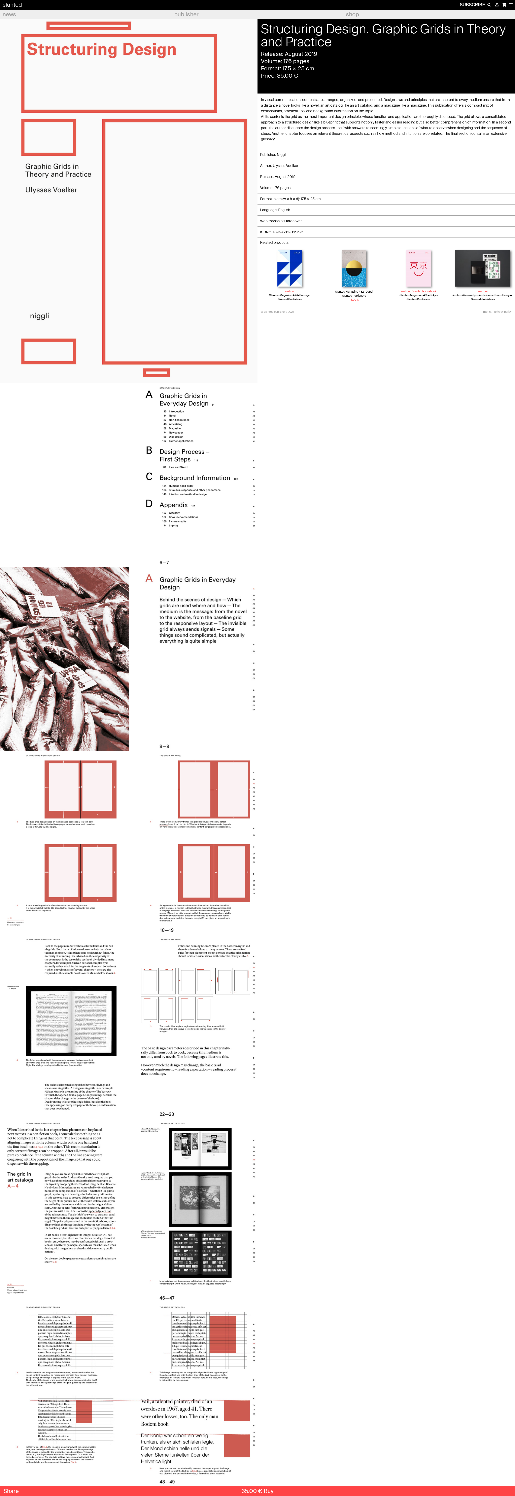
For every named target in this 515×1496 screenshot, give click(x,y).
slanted (12, 4)
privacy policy (503, 312)
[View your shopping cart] (504, 5)
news (9, 14)
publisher (186, 14)
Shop (352, 14)
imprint (487, 312)
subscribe (472, 5)
